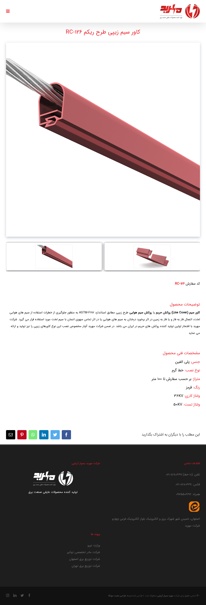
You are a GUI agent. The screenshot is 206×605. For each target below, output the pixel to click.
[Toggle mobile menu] (8, 11)
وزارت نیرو (94, 545)
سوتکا (110, 596)
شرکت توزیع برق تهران (86, 566)
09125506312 (183, 494)
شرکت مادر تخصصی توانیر (83, 552)
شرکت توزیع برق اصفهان (84, 559)
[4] (54, 256)
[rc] (152, 256)
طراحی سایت (120, 596)
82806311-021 (174, 474)
